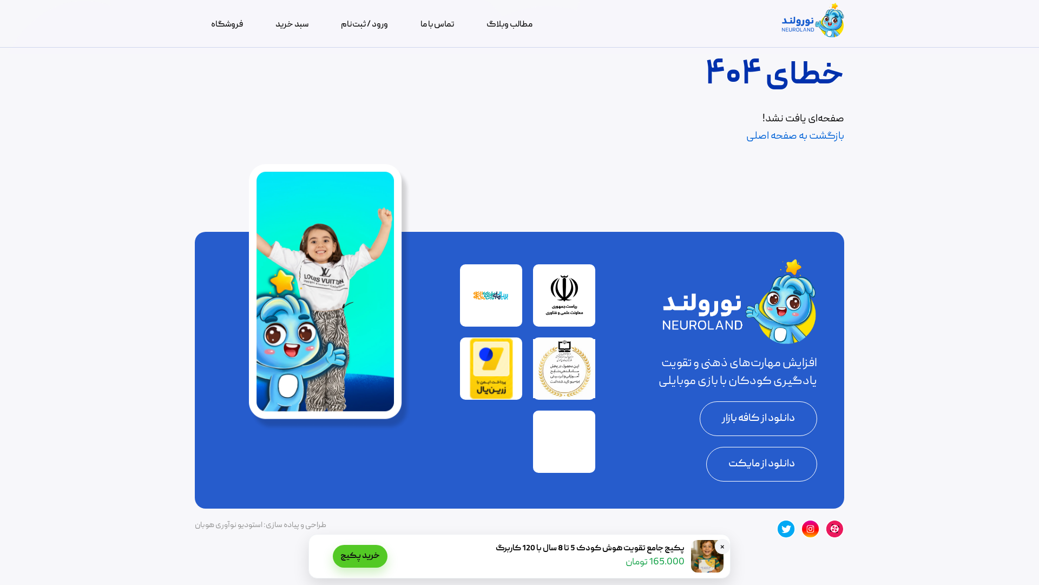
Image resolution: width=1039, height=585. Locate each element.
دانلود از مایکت (761, 464)
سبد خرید (291, 25)
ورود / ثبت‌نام (364, 25)
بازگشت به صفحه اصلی (795, 136)
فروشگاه (227, 25)
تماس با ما (437, 25)
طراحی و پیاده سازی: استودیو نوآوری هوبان (260, 525)
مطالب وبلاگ (509, 25)
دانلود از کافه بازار (758, 418)
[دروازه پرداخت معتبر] (491, 398)
